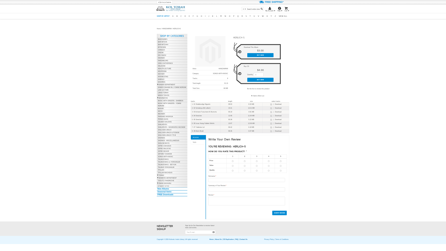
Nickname (211, 176)
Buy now (260, 55)
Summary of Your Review (216, 185)
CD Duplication (228, 239)
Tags (194, 142)
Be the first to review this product (258, 89)
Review (210, 195)
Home (159, 29)
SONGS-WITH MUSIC (220, 73)
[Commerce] (170, 8)
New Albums (163, 189)
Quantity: (250, 74)
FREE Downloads (165, 194)
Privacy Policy (269, 239)
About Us (218, 239)
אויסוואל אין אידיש (164, 2)
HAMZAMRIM (167, 29)
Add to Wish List (258, 96)
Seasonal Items (164, 192)
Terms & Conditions (282, 239)
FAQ (236, 239)
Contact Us (243, 239)
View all (283, 16)
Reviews (196, 137)
